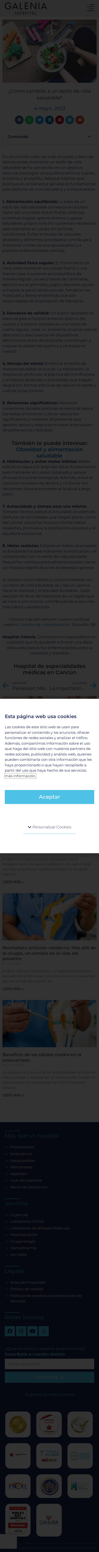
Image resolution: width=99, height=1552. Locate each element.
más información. (20, 776)
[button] (50, 827)
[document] (49, 776)
